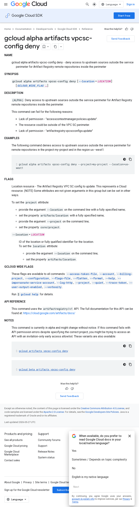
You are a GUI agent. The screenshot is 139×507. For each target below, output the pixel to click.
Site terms (41, 482)
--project (82, 282)
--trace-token (116, 282)
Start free (124, 15)
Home (7, 29)
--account (107, 274)
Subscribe (63, 490)
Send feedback (120, 38)
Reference (87, 29)
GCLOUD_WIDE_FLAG (30, 85)
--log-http (65, 282)
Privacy (27, 482)
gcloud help (29, 294)
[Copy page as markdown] (55, 47)
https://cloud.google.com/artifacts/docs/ (49, 313)
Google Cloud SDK (27, 15)
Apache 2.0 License (53, 412)
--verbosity (53, 287)
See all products (13, 440)
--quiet (97, 282)
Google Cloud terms (61, 482)
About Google (12, 482)
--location (86, 81)
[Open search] (87, 4)
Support (42, 445)
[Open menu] (5, 4)
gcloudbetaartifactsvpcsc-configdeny (47, 369)
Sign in (131, 4)
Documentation (23, 29)
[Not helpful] (132, 29)
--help (110, 278)
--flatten (80, 278)
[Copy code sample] (130, 159)
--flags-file (61, 278)
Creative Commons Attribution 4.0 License (102, 408)
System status (46, 457)
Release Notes (46, 451)
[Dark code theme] (124, 159)
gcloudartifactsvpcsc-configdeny (43, 351)
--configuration (37, 278)
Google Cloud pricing (16, 445)
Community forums (49, 440)
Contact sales (12, 460)
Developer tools (44, 29)
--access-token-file (82, 274)
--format (96, 278)
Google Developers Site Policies (102, 412)
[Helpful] (126, 29)
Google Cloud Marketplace (11, 453)
